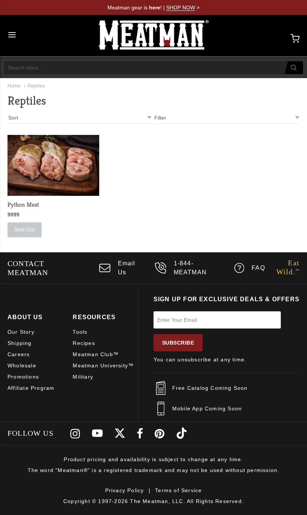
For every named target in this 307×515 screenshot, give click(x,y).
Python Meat (23, 205)
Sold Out (24, 229)
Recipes (84, 343)
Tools (80, 332)
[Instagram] (75, 433)
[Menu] (11, 35)
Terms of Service (178, 490)
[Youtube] (97, 434)
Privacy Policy (124, 490)
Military (83, 377)
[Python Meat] (53, 165)
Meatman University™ (103, 365)
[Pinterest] (160, 433)
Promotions (23, 377)
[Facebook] (140, 433)
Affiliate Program (30, 388)
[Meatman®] (154, 35)
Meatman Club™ (96, 354)
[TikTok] (181, 434)
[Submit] (294, 67)
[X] (119, 434)
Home (13, 86)
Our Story (20, 332)
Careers (18, 354)
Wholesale (21, 365)
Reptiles (36, 86)
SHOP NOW (180, 7)
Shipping (19, 343)
